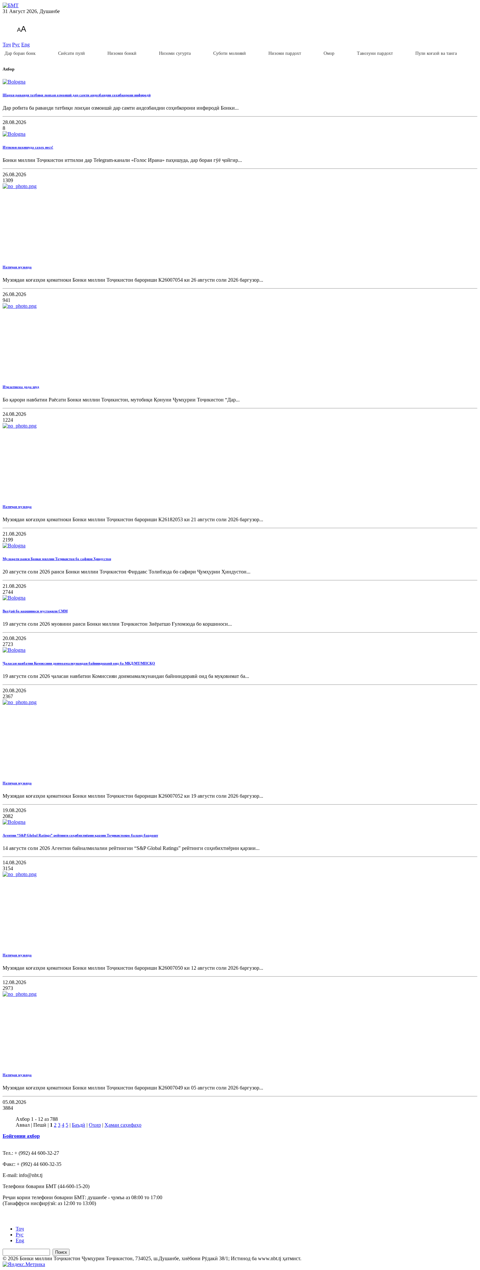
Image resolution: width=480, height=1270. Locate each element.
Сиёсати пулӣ (71, 53)
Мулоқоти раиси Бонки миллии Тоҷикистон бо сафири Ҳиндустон (57, 559)
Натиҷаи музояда (17, 267)
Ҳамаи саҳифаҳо (122, 1125)
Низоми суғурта (175, 53)
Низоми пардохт (284, 53)
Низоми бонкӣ (121, 53)
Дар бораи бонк (20, 53)
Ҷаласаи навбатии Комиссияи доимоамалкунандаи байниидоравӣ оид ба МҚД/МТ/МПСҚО (79, 663)
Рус (16, 44)
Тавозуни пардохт (375, 53)
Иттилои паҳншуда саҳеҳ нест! (28, 147)
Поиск (61, 1252)
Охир (95, 1125)
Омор (329, 53)
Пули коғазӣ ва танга (436, 53)
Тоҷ (7, 44)
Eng (25, 44)
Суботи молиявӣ (229, 53)
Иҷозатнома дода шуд (21, 387)
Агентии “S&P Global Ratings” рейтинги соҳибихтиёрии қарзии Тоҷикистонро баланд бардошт (80, 835)
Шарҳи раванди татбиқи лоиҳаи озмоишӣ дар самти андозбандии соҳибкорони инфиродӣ (77, 95)
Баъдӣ (78, 1125)
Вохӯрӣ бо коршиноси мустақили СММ (35, 611)
